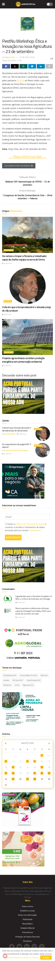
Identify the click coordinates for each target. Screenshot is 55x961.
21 (35, 773)
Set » (49, 743)
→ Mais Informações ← (28, 156)
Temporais (7, 685)
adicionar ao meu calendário (17, 166)
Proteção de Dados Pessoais (27, 936)
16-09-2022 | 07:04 (27, 57)
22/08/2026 (7, 366)
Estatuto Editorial (28, 927)
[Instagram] (35, 946)
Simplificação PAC (33, 680)
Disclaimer (27, 940)
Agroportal (9, 57)
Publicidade (27, 919)
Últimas (7, 301)
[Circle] (27, 946)
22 (42, 773)
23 (49, 773)
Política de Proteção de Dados (30, 524)
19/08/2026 (21, 617)
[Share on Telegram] (32, 66)
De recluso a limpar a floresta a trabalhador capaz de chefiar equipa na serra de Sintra (24, 257)
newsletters (34, 530)
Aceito (46, 957)
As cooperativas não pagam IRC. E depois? (16, 446)
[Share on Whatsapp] (23, 66)
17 (6, 773)
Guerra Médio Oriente (28, 675)
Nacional (8, 250)
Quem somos (27, 906)
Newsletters (27, 923)
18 (13, 773)
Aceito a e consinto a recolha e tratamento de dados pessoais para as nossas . (25, 527)
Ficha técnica (27, 932)
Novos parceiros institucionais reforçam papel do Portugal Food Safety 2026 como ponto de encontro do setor (33, 611)
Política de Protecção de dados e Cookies (20, 957)
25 (13, 779)
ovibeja (6, 680)
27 (27, 779)
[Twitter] (20, 946)
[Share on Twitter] (15, 66)
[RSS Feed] (42, 946)
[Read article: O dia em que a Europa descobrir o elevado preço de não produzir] (27, 286)
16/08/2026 (7, 454)
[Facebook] (12, 946)
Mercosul (44, 675)
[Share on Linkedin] (41, 66)
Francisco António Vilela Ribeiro (16, 451)
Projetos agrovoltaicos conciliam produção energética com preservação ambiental (23, 360)
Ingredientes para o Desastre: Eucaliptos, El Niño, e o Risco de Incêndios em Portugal (34, 597)
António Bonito (10, 434)
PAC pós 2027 (18, 680)
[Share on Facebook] (6, 66)
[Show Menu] (3, 4)
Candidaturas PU (10, 675)
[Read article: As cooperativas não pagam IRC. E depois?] (43, 450)
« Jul (6, 743)
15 (42, 767)
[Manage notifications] (5, 956)
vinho (17, 685)
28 (35, 779)
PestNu (20, 80)
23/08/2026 (7, 263)
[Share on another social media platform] (49, 66)
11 (13, 767)
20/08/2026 (21, 602)
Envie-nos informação (27, 914)
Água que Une (28, 685)
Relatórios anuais (27, 910)
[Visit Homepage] (25, 4)
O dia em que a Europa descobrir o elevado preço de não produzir (26, 308)
